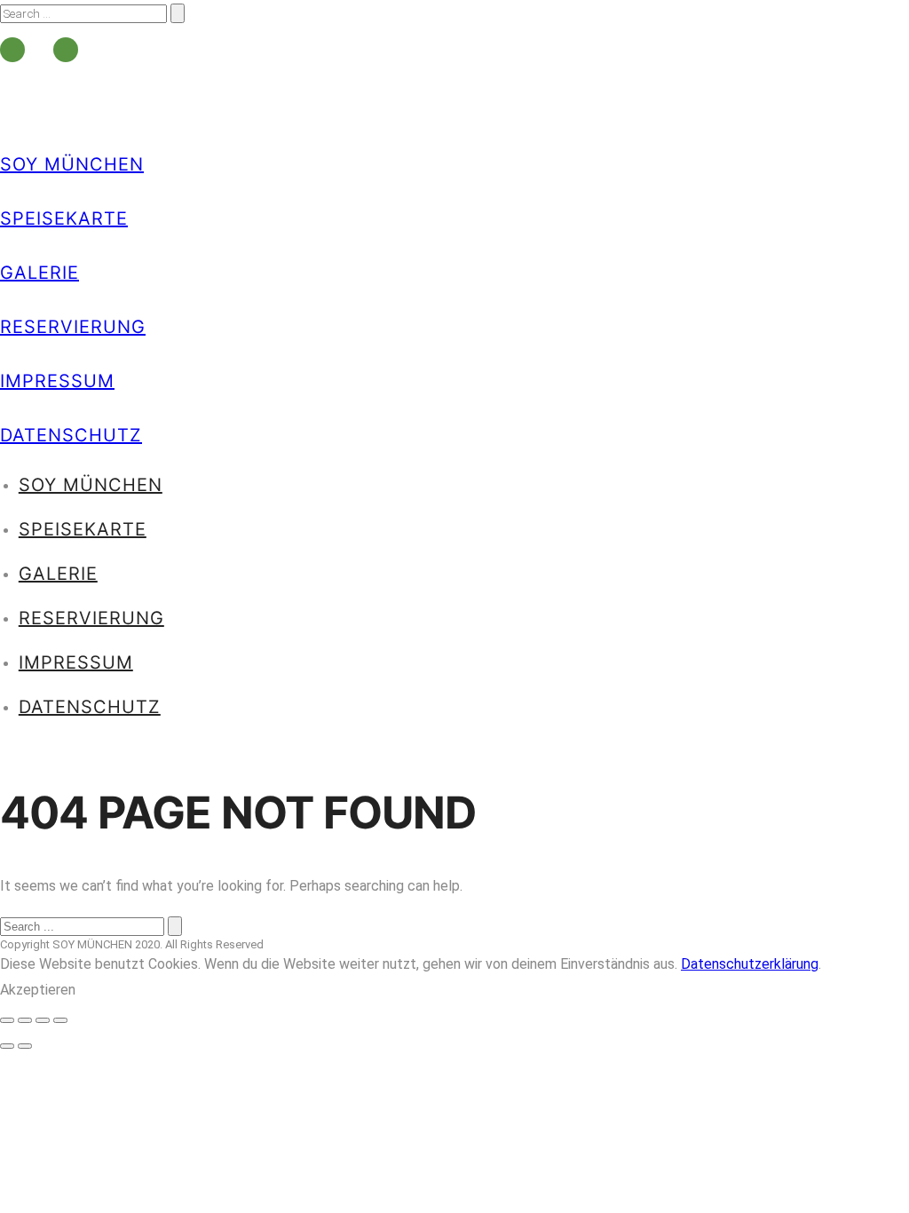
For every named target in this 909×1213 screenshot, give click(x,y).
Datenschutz (71, 435)
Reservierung (73, 326)
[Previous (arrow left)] (7, 1046)
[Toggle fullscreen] (43, 1020)
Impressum (57, 381)
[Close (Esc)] (7, 1020)
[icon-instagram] (65, 49)
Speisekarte (64, 218)
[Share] (25, 1020)
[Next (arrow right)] (25, 1046)
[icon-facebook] (17, 49)
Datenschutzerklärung (749, 963)
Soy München (72, 164)
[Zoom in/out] (60, 1020)
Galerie (39, 272)
